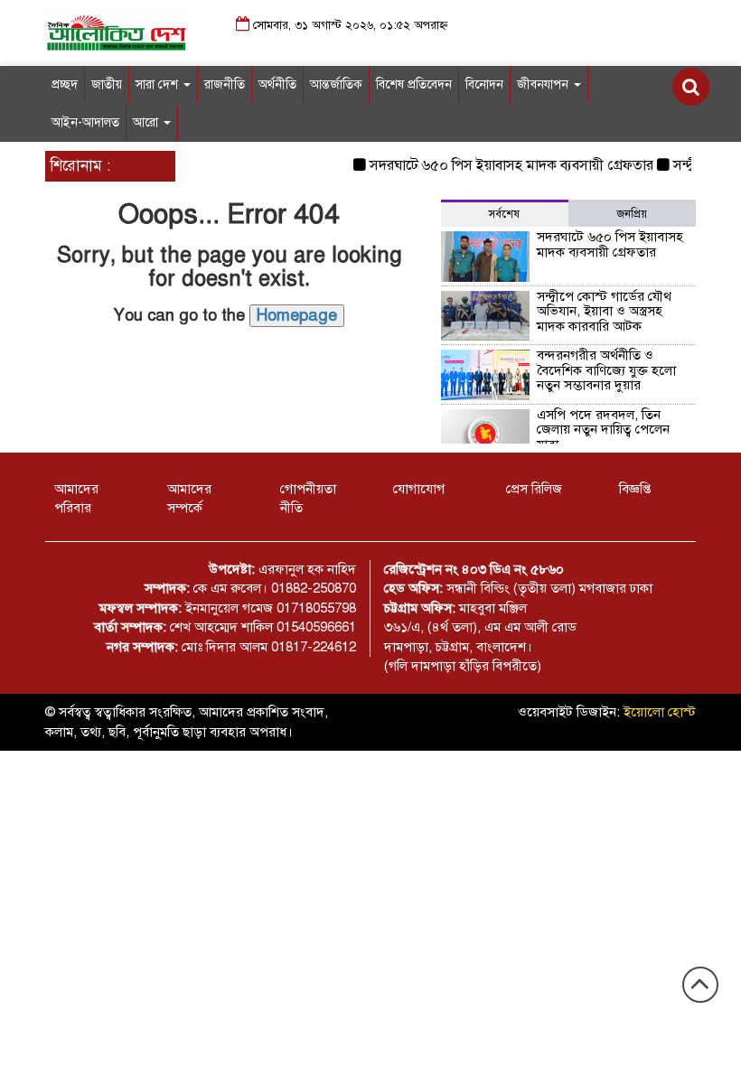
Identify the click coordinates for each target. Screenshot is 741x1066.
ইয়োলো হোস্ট (660, 712)
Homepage (297, 315)
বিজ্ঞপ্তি (635, 489)
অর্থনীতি (277, 84)
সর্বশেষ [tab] (504, 214)
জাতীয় (106, 84)
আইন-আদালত (85, 122)
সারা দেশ (159, 84)
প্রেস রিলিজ (534, 489)
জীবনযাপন (544, 84)
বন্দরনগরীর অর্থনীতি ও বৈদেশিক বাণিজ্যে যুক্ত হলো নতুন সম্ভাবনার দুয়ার (606, 370)
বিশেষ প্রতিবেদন (414, 84)
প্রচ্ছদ (65, 84)
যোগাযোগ (419, 489)
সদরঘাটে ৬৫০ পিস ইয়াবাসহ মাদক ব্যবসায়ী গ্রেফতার (504, 165)
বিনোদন (484, 84)
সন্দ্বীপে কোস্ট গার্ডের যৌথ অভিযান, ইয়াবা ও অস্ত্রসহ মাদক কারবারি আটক (604, 311)
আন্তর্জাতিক (336, 84)
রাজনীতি (224, 84)
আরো (147, 122)
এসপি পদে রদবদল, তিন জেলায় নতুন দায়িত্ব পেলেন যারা (603, 430)
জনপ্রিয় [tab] (632, 214)
